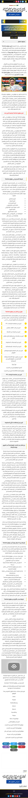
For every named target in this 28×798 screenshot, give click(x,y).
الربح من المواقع (21, 35)
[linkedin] (9, 796)
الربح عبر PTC (13, 32)
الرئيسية (22, 21)
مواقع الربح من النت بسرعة (14, 734)
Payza (14, 715)
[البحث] (2, 2)
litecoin (14, 709)
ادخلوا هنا (10, 688)
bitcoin (14, 706)
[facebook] (21, 2)
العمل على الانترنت (13, 35)
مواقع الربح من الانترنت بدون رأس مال (14, 731)
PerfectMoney (14, 703)
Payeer (14, 700)
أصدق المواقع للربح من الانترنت (14, 367)
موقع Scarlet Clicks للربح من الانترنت (14, 725)
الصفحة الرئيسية (21, 32)
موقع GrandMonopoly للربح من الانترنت (14, 371)
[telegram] (23, 2)
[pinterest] (11, 796)
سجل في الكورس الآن (14, 14)
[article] (14, 757)
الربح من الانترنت (7, 32)
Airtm (14, 696)
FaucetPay (14, 712)
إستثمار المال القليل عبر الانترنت (14, 145)
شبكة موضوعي (9, 793)
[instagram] (18, 2)
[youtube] (16, 2)
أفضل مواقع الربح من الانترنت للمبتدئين (14, 271)
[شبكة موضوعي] (14, 5)
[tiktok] (14, 2)
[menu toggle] (26, 2)
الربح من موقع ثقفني (14, 722)
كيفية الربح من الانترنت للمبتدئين (14, 737)
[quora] (15, 796)
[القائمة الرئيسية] (3, 21)
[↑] (14, 791)
